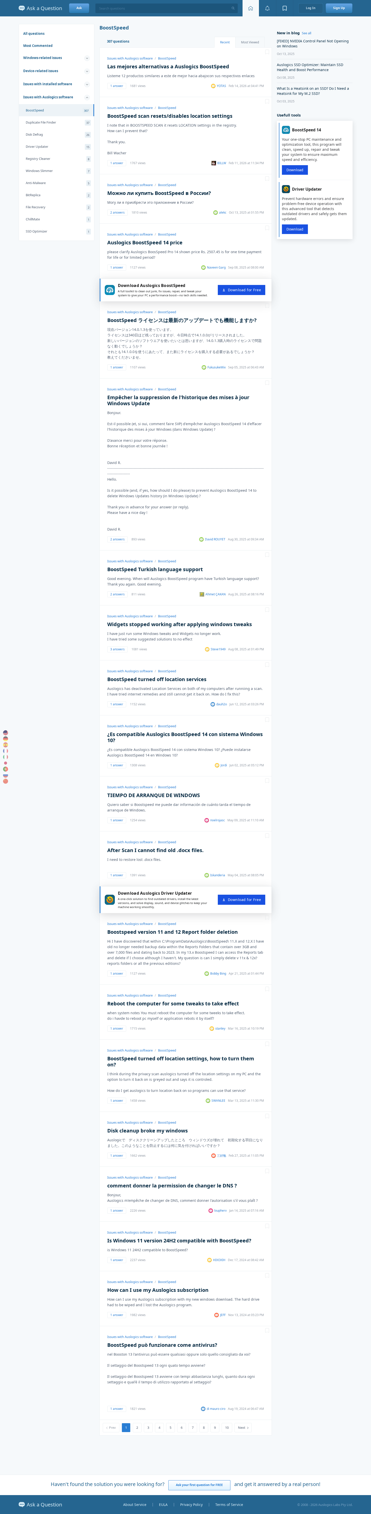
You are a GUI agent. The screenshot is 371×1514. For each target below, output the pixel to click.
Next (241, 1427)
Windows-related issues (42, 57)
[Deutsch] (5, 738)
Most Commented (37, 45)
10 (227, 1427)
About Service (134, 1504)
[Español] (5, 744)
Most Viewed (250, 42)
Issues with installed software (47, 84)
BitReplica (57, 195)
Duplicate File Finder (57, 122)
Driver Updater (57, 146)
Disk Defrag (57, 134)
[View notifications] (267, 8)
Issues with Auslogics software (48, 97)
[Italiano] (5, 757)
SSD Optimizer (57, 231)
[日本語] (5, 763)
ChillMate (57, 219)
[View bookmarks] (284, 8)
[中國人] (5, 781)
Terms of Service (229, 1504)
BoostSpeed (57, 110)
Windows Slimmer (57, 170)
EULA (163, 1504)
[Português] (5, 769)
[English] (5, 732)
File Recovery (57, 207)
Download (294, 169)
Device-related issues (40, 71)
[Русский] (5, 775)
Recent (225, 42)
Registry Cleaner (57, 158)
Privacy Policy (191, 1504)
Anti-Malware (57, 183)
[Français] (5, 750)
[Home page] (250, 8)
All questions (33, 33)
